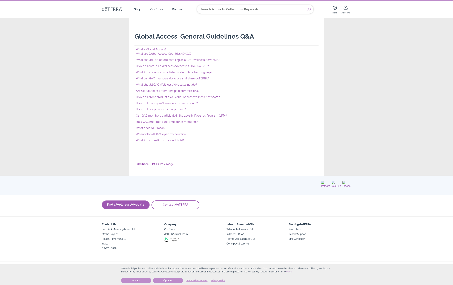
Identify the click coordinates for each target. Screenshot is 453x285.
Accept (136, 280)
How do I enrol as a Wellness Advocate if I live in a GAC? (172, 66)
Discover (178, 9)
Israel (105, 243)
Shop (137, 9)
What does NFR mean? (151, 128)
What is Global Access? (151, 49)
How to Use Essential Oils (240, 238)
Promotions (295, 229)
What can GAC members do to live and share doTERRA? (172, 78)
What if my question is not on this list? (160, 140)
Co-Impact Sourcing (237, 243)
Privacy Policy (218, 280)
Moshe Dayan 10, (111, 233)
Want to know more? (197, 280)
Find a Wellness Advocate (125, 204)
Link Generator (297, 238)
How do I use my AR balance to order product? (167, 103)
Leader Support (297, 233)
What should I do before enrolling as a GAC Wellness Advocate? (178, 60)
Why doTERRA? (235, 233)
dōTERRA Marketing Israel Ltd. (118, 229)
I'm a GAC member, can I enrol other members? (167, 121)
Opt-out (168, 280)
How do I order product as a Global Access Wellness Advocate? (178, 97)
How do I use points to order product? (161, 109)
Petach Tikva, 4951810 (114, 238)
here (289, 271)
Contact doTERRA (175, 204)
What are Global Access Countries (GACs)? (163, 53)
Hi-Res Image (164, 164)
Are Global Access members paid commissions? (167, 91)
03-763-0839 (109, 248)
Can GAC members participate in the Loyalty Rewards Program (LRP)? (181, 115)
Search (309, 9)
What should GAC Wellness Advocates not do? (166, 84)
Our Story (156, 9)
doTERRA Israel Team (176, 233)
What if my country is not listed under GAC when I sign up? (174, 72)
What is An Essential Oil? (240, 229)
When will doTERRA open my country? (161, 134)
